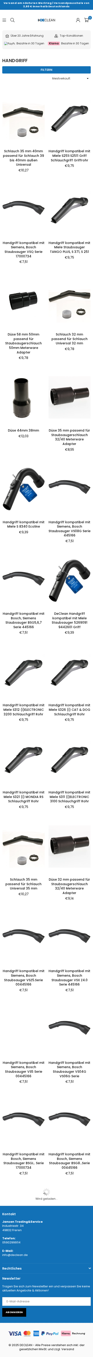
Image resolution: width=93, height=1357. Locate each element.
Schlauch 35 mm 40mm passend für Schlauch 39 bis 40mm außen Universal (23, 158)
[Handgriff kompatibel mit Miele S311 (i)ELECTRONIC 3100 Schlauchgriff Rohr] (70, 759)
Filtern (46, 70)
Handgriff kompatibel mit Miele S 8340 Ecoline (23, 524)
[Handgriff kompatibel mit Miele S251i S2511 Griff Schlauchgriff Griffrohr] (70, 118)
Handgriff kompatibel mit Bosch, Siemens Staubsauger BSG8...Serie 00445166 (69, 1161)
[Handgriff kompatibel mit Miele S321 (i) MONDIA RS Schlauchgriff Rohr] (23, 759)
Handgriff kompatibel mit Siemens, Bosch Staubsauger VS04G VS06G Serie (69, 1069)
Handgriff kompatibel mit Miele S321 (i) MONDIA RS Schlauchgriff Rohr (23, 796)
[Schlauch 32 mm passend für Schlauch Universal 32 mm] (70, 301)
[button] (86, 20)
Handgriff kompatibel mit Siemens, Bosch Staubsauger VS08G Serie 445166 (70, 529)
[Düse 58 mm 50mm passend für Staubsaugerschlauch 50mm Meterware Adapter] (23, 301)
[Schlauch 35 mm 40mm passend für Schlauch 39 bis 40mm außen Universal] (23, 118)
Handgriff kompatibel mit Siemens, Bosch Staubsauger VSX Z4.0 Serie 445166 (69, 978)
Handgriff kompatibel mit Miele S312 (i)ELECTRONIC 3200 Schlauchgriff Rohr (23, 709)
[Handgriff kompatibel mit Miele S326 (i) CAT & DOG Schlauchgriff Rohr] (70, 672)
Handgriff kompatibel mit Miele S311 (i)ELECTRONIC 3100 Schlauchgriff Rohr (69, 796)
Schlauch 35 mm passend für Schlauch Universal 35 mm (23, 884)
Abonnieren (14, 1312)
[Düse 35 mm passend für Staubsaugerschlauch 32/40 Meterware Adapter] (70, 397)
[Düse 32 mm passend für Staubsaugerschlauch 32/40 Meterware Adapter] (70, 846)
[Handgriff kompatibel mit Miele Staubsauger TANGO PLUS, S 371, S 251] (70, 209)
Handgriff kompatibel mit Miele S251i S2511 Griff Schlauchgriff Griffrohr (69, 155)
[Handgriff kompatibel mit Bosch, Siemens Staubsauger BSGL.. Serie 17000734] (23, 1121)
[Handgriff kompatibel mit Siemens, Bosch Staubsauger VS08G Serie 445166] (70, 488)
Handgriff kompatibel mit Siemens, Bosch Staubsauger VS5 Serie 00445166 (23, 1069)
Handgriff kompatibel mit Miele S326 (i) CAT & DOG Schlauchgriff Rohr (69, 709)
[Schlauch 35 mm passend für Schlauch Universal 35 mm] (23, 846)
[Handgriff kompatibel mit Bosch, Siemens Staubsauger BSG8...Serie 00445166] (70, 1121)
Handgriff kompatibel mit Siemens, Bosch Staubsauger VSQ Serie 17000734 (23, 250)
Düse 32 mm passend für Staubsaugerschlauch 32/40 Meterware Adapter (69, 886)
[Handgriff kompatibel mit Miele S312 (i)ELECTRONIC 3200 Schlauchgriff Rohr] (23, 672)
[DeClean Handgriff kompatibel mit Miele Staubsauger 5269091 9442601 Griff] (70, 580)
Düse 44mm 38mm (23, 430)
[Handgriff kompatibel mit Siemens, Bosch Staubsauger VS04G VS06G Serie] (70, 1029)
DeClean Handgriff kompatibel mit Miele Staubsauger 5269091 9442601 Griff (69, 620)
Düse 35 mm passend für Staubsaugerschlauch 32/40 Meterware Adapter (69, 437)
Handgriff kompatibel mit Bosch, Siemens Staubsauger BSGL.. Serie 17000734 (23, 1161)
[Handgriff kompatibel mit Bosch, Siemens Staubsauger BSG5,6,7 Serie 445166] (23, 580)
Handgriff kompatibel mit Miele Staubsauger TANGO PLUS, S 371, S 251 (69, 247)
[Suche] (12, 20)
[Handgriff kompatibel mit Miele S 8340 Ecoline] (23, 488)
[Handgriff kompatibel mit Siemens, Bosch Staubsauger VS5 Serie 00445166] (23, 1029)
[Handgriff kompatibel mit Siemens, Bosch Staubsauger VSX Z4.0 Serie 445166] (70, 938)
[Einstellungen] (78, 20)
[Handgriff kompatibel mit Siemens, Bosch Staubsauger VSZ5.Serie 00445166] (23, 938)
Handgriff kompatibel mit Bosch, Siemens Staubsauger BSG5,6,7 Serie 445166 (23, 620)
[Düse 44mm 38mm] (23, 397)
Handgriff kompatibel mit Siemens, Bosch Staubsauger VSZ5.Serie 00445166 (23, 978)
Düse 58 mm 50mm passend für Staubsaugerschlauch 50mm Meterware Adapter (23, 343)
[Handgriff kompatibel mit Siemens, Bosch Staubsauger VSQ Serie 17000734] (23, 209)
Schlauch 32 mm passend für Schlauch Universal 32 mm (69, 339)
